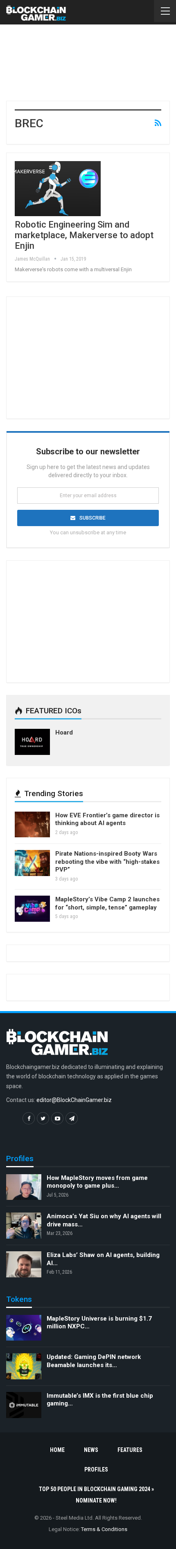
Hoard (64, 732)
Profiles (96, 1469)
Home (57, 1450)
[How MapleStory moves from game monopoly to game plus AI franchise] (23, 1187)
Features (129, 1450)
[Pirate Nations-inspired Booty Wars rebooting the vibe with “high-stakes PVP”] (32, 863)
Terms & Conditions (104, 1529)
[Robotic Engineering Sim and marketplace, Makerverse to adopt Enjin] (58, 188)
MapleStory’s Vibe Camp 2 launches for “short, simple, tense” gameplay (107, 903)
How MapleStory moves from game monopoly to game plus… (97, 1182)
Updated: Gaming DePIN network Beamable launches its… (94, 1361)
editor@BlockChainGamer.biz (74, 1100)
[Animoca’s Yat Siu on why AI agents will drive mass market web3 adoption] (23, 1226)
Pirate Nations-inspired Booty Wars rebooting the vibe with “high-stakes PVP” (107, 861)
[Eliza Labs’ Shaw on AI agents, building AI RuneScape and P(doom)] (23, 1264)
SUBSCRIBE (92, 518)
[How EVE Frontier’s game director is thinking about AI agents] (32, 825)
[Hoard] (32, 742)
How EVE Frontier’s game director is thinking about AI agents (107, 819)
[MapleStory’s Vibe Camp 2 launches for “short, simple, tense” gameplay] (32, 909)
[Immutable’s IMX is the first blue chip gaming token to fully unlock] (23, 1405)
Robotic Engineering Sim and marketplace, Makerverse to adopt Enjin (84, 235)
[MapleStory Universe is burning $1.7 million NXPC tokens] (23, 1328)
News (91, 1450)
